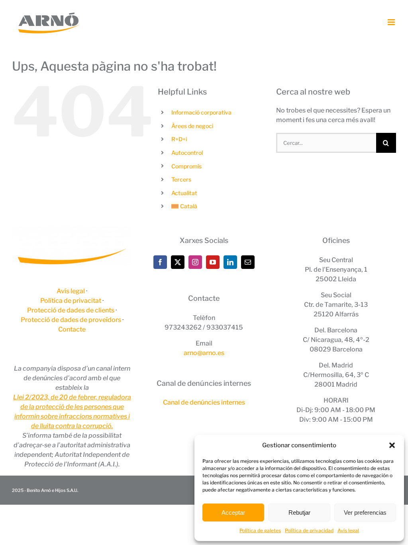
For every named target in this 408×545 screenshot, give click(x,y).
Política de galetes (260, 530)
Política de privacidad (309, 530)
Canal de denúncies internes (204, 402)
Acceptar (233, 512)
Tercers (181, 179)
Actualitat (184, 193)
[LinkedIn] (230, 262)
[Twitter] (177, 262)
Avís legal (348, 530)
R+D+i (179, 139)
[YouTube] (213, 262)
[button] (392, 445)
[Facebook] (160, 262)
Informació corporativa (201, 112)
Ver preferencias (365, 512)
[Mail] (248, 262)
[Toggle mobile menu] (392, 22)
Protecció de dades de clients (70, 310)
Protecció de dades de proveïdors (71, 320)
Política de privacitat (70, 300)
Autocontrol (187, 152)
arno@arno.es (204, 353)
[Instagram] (195, 262)
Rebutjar (299, 512)
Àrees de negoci (192, 125)
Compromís (186, 166)
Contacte (72, 329)
